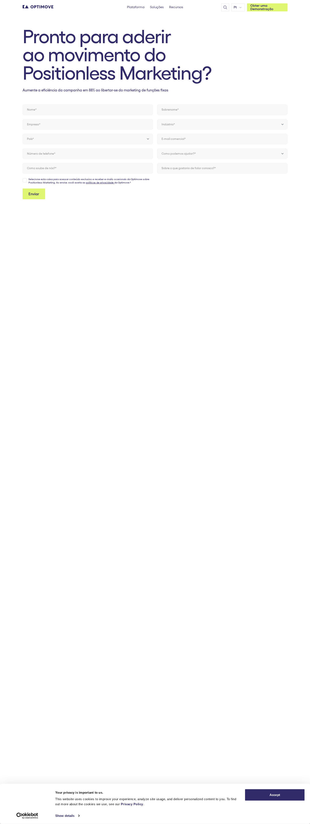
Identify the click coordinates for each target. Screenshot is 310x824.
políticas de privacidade (100, 182)
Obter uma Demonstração (261, 7)
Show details (64, 815)
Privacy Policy (132, 804)
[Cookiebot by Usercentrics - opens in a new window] (27, 816)
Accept (275, 795)
